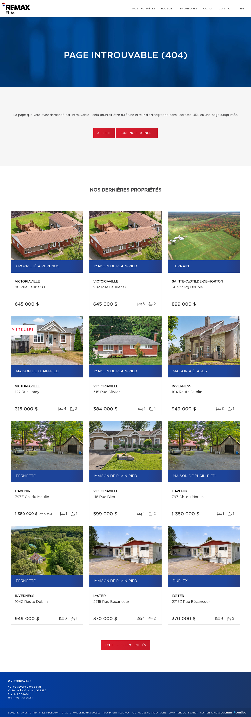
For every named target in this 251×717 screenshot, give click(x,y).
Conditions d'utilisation (183, 713)
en (242, 8)
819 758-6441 (22, 694)
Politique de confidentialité (149, 713)
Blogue (166, 8)
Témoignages (187, 8)
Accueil (104, 133)
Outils (208, 8)
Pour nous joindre (137, 133)
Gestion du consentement (216, 713)
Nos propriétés (143, 8)
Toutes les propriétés (125, 645)
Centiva (240, 712)
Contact (225, 8)
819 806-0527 (24, 698)
